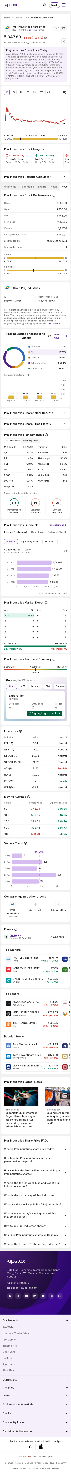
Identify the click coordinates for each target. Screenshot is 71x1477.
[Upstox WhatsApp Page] (60, 1296)
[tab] (10, 186)
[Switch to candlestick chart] (65, 92)
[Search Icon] (46, 5)
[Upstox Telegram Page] (26, 1296)
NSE (57, 28)
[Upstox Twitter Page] (18, 1296)
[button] (60, 335)
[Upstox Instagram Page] (51, 1296)
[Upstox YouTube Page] (43, 1296)
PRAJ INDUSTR (13, 441)
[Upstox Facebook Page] (10, 1296)
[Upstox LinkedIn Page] (35, 1296)
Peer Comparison (30, 441)
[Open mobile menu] (64, 5)
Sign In (54, 5)
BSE (63, 28)
